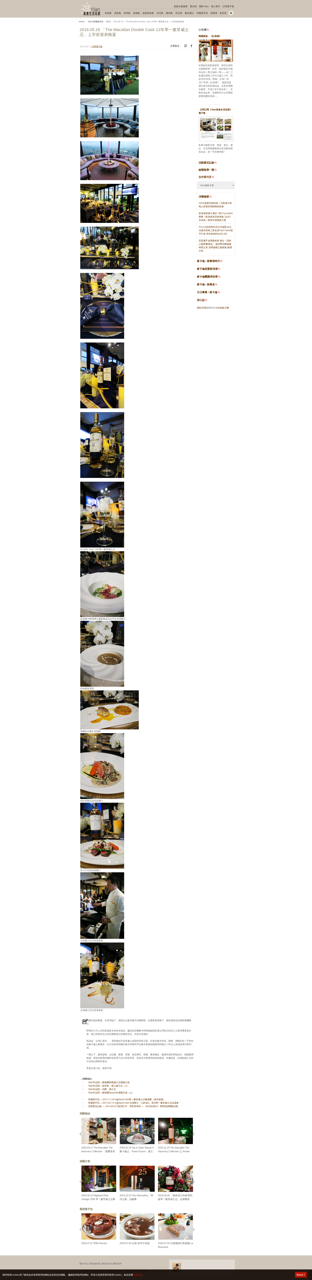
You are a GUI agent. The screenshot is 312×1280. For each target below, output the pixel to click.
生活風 (159, 12)
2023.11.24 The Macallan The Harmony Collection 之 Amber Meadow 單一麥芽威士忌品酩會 (175, 1151)
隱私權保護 (95, 1263)
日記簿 (178, 12)
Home (81, 21)
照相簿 (213, 12)
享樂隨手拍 (202, 12)
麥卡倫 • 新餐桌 (206, 284)
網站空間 (201, 307)
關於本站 (84, 1263)
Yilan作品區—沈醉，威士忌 (102, 1089)
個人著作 (215, 6)
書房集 (169, 12)
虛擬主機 (224, 307)
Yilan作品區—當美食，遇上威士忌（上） (109, 1085)
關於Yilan (204, 6)
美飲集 (117, 12)
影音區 (223, 12)
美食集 (108, 12)
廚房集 (127, 12)
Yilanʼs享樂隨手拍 (95, 21)
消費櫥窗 (204, 196)
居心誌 (201, 300)
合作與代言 (205, 177)
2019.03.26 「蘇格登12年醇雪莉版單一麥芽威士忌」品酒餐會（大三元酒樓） (175, 1199)
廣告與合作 (107, 1263)
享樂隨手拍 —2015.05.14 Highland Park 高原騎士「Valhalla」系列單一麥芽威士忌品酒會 (133, 1102)
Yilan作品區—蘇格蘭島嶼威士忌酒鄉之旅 (109, 1082)
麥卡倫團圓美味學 (207, 276)
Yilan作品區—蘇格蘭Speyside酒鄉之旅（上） (111, 1092)
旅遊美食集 (148, 12)
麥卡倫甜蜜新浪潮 (207, 268)
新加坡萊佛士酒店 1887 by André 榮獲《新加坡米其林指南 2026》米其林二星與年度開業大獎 (216, 217)
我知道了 (301, 1274)
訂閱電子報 (228, 6)
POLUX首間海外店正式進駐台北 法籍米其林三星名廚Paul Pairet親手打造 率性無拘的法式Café (216, 230)
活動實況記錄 (206, 162)
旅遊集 (136, 12)
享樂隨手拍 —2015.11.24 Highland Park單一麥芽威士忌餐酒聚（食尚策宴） (126, 1099)
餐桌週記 (189, 12)
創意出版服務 (181, 6)
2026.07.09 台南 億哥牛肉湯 (135, 1243)
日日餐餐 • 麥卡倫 (207, 292)
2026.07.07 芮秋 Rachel (94, 1243)
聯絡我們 (117, 1263)
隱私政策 (137, 1274)
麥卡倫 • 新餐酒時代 (208, 261)
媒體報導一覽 (206, 170)
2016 (108, 21)
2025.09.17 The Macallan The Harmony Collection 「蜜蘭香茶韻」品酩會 (98, 1151)
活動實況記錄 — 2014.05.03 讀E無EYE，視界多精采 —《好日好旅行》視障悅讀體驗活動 (133, 1106)
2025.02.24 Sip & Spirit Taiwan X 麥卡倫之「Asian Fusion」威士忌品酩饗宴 (137, 1151)
